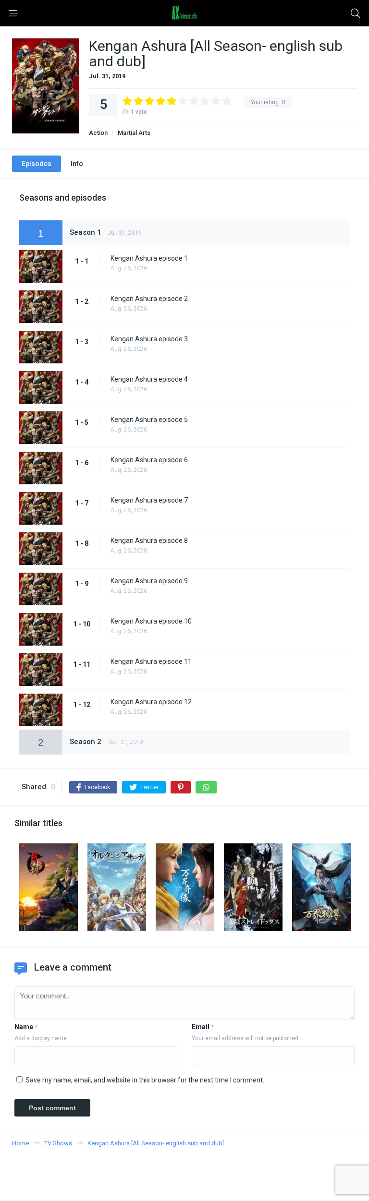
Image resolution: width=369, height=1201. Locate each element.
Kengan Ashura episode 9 (149, 581)
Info (77, 164)
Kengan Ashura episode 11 (151, 661)
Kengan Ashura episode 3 (149, 339)
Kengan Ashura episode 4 (149, 379)
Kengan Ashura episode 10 (151, 621)
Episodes (36, 164)
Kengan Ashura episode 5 (149, 419)
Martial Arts (134, 133)
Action (98, 133)
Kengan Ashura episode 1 (149, 258)
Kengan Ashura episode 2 (149, 298)
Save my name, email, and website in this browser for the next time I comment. (144, 1080)
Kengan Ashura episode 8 (149, 540)
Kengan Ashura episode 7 (149, 500)
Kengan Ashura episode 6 (149, 460)
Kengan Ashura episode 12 (151, 702)
